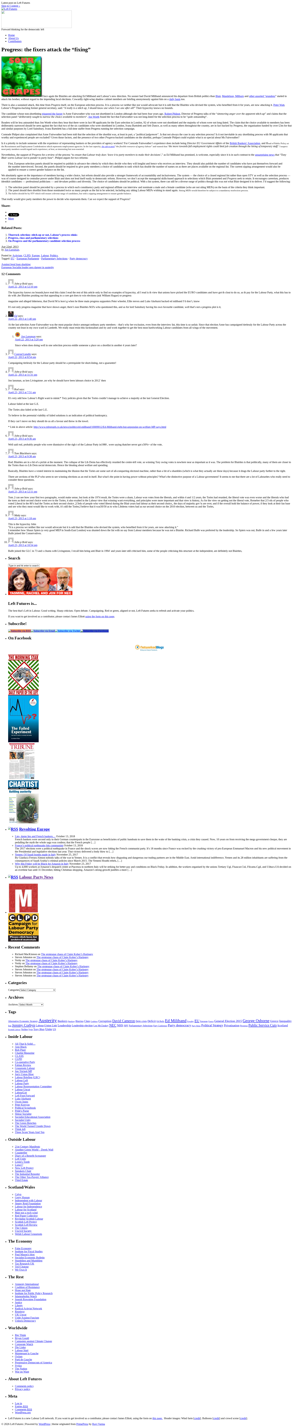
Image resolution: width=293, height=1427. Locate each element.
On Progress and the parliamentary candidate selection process (44, 240)
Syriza (18, 1365)
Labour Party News (36, 877)
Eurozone (204, 1021)
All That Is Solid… (25, 1043)
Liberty (19, 1305)
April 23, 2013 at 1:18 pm (22, 518)
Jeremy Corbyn (23, 1025)
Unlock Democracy (25, 1320)
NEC (112, 1025)
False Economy (23, 1248)
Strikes (24, 1029)
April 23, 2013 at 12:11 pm (22, 491)
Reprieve (20, 1311)
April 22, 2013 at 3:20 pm (29, 339)
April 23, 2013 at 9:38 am (22, 456)
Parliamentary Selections (54, 258)
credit (197, 1418)
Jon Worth (93, 116)
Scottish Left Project (26, 1221)
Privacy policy (22, 1389)
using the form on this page (99, 616)
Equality (190, 1021)
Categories (13, 989)
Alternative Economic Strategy (23, 1021)
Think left (20, 1129)
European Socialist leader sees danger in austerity (27, 267)
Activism (17, 255)
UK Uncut (20, 1314)
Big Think (20, 1335)
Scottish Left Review (26, 1224)
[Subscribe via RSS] (19, 630)
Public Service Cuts (262, 1025)
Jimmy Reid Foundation (28, 1203)
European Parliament (28, 258)
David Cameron (123, 1021)
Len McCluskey (101, 1025)
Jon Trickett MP (23, 1071)
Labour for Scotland (25, 1209)
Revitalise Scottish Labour (29, 1218)
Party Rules (196, 1026)
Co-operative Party (25, 1062)
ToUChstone (22, 1266)
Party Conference (160, 1026)
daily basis (174, 99)
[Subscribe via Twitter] (67, 630)
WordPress (44, 1424)
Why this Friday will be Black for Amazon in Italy (42, 863)
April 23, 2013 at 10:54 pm (22, 545)
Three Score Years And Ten (29, 1132)
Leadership (64, 1025)
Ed (15, 315)
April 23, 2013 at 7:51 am (22, 392)
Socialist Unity (23, 1120)
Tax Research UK (24, 1263)
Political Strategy (212, 1025)
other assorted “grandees (262, 96)
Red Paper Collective (26, 1215)
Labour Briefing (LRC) (27, 1077)
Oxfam (18, 1356)
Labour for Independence (28, 1206)
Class (87, 1021)
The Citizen (21, 1227)
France (211, 1021)
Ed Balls (160, 1021)
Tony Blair (39, 1029)
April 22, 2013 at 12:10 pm (22, 286)
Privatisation (231, 1025)
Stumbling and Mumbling (28, 1260)
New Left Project (24, 1167)
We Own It (21, 1269)
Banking (71, 1021)
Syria (30, 1029)
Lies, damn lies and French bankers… (35, 836)
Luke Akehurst (23, 1098)
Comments (23, 1409)
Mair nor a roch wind (26, 1212)
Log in (18, 1403)
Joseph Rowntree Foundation (30, 1299)
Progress (244, 1026)
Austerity (47, 1020)
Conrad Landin (22, 354)
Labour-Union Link (46, 1025)
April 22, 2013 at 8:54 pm (22, 357)
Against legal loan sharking (16, 264)
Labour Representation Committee (33, 1086)
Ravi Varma (98, 1424)
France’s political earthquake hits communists (39, 845)
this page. (157, 1418)
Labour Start (21, 1350)
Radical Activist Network (28, 1308)
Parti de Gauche (23, 1359)
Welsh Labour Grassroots (28, 1234)
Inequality (285, 1021)
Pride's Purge (22, 1110)
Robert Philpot (172, 113)
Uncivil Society (23, 1231)
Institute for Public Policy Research (34, 1293)
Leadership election (82, 1025)
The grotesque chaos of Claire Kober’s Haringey (67, 954)
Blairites (79, 1021)
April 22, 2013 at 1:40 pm (22, 318)
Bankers (62, 1021)
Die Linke (20, 1347)
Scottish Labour (14, 1029)
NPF (126, 1025)
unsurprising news (265, 154)
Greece (274, 1021)
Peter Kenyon (22, 1104)
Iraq (9, 1026)
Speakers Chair (23, 1171)
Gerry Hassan (22, 1197)
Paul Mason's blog (25, 1254)
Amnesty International (27, 1284)
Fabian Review (23, 1065)
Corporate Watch (24, 1344)
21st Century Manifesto (27, 1146)
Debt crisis (141, 1021)
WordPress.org (23, 1412)
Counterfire (21, 1152)
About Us (13, 38)
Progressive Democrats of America (33, 1362)
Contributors (15, 41)
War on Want (22, 1371)
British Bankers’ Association (245, 143)
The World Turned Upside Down (33, 1126)
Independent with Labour (28, 1200)
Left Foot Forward (25, 1095)
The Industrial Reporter (27, 1174)
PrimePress (82, 1424)
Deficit (152, 1021)
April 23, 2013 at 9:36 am (22, 438)
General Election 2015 (228, 1021)
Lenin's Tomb (22, 1161)
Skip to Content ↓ (10, 5)
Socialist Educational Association (32, 1117)
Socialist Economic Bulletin (30, 1257)
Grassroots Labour (25, 1068)
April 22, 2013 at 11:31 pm (22, 374)
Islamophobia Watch (26, 1296)
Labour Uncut (22, 1089)
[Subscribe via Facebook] (94, 630)
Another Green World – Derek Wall (34, 1149)
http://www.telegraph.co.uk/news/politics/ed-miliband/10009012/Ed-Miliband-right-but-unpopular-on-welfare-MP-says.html (100, 426)
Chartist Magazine (24, 1052)
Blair (218, 96)
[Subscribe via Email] (43, 630)
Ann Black (21, 1046)
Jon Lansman (12, 249)
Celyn (18, 1194)
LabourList (21, 1092)
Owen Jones (21, 1101)
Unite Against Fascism (27, 1317)
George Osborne (256, 1020)
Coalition (94, 1021)
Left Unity (20, 1158)
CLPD (27, 255)
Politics (54, 255)
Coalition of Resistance (27, 1287)
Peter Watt (278, 104)
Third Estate (21, 1180)
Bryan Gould (22, 1338)
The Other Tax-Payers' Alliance (32, 1177)
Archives (13, 1004)
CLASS (19, 1056)
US (54, 1029)
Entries (21, 1406)
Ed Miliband (176, 1020)
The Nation (21, 1368)
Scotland (282, 1025)
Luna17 (19, 1164)
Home (11, 35)
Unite (48, 1029)
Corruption (105, 1021)
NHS (120, 1025)
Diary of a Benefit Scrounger (30, 1155)
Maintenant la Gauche (26, 1353)
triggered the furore (52, 113)
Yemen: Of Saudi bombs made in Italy (35, 854)
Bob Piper (20, 1049)
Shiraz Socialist (23, 1113)
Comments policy (24, 1386)
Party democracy (79, 258)
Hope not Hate (23, 1290)
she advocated (108, 146)
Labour (45, 255)
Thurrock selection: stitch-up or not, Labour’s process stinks (42, 234)
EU (12, 258)
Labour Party (22, 1083)
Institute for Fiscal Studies (29, 1251)
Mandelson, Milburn (233, 96)
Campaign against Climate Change (33, 1341)
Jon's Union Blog (24, 1074)
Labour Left (21, 1080)
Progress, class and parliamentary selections (33, 237)
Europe (36, 255)
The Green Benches (25, 1123)
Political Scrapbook (25, 1107)
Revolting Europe (34, 829)
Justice (18, 1302)
